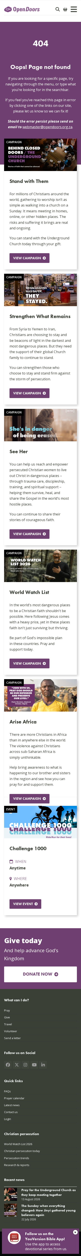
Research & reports (16, 1165)
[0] (65, 9)
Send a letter (12, 1038)
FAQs (7, 1091)
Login (7, 1119)
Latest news (12, 1105)
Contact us (11, 1112)
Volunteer (10, 1031)
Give (7, 1017)
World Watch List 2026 (18, 1144)
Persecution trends (16, 1158)
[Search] (58, 9)
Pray (7, 1010)
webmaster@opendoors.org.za (47, 127)
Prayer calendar (14, 1098)
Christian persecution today (22, 1151)
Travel (8, 1024)
